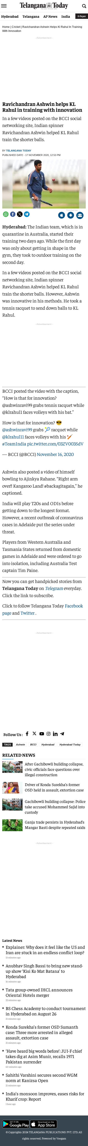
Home (6, 26)
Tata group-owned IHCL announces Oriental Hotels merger (39, 992)
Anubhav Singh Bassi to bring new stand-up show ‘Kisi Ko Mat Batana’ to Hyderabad (44, 971)
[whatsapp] (6, 214)
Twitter (28, 613)
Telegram (54, 588)
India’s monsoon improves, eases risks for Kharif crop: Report (45, 1096)
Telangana (31, 16)
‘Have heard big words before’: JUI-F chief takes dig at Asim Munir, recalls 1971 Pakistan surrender (44, 1056)
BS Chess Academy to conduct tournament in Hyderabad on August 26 (46, 1010)
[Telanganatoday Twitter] (34, 734)
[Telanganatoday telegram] (62, 734)
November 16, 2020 (55, 454)
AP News (50, 16)
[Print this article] (79, 216)
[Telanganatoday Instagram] (48, 734)
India (65, 16)
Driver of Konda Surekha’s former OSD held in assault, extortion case (54, 787)
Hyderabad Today (70, 744)
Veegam (61, 1138)
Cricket (16, 26)
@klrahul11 (13, 437)
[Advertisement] (44, 679)
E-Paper (82, 16)
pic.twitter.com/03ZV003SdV (55, 443)
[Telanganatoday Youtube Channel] (41, 734)
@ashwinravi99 (17, 429)
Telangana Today (18, 150)
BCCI (33, 744)
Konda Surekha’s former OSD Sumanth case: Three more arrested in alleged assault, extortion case (42, 1032)
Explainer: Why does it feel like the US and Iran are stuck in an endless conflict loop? (45, 949)
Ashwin (20, 744)
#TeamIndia (14, 443)
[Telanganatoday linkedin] (55, 734)
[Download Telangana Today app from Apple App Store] (61, 216)
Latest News (12, 940)
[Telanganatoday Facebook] (27, 734)
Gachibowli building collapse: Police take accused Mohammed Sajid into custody (55, 807)
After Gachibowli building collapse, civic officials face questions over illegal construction (54, 769)
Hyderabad (10, 16)
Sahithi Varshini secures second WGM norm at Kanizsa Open (42, 1077)
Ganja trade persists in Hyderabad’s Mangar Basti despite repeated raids (55, 824)
